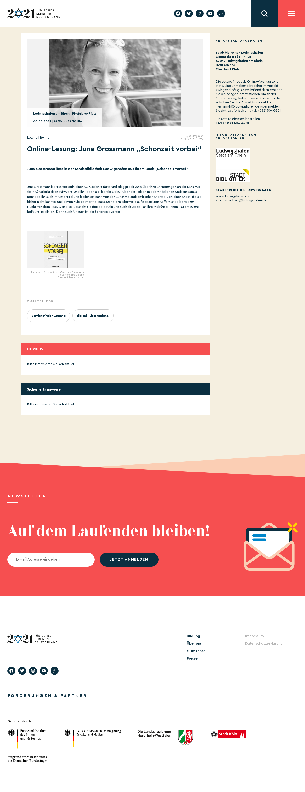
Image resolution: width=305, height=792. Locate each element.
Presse (192, 658)
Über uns (194, 643)
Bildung (193, 636)
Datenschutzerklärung (264, 643)
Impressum (254, 636)
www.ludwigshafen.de (232, 196)
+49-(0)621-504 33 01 (232, 123)
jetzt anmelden (129, 559)
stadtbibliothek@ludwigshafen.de (241, 200)
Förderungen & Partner (47, 695)
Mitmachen (196, 651)
